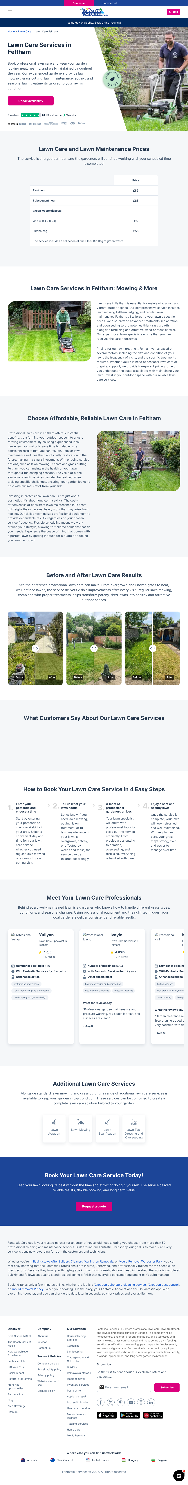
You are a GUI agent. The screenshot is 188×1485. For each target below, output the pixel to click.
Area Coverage (17, 1406)
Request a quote (94, 1206)
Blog (10, 1400)
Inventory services (78, 1384)
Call (175, 11)
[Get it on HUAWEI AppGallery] (153, 1415)
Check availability (30, 101)
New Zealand (65, 1460)
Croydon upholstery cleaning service (120, 1284)
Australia (32, 1460)
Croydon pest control (164, 1284)
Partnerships (15, 1394)
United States (100, 1460)
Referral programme (20, 1378)
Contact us (43, 1347)
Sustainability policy (49, 1369)
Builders (72, 1367)
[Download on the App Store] (107, 1415)
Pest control (74, 1390)
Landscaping (75, 1351)
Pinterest (121, 1402)
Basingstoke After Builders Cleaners (58, 1261)
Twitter (111, 1402)
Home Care (73, 1429)
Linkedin (151, 1402)
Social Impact (16, 1372)
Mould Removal (76, 1435)
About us (42, 1336)
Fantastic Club (16, 1361)
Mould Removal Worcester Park (140, 1261)
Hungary (133, 1460)
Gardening (73, 1345)
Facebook (100, 1402)
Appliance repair (77, 1396)
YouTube (131, 1402)
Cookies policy (46, 1390)
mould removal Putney (28, 1289)
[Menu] (11, 11)
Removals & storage (79, 1372)
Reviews (42, 1341)
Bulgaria (162, 1460)
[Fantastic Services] (94, 11)
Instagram (141, 1402)
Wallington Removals (98, 1261)
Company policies (48, 1363)
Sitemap (13, 1411)
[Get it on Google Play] (130, 1415)
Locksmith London (78, 1402)
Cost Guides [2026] (19, 1336)
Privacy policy (45, 1375)
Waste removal (76, 1378)
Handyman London (78, 1408)
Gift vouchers (16, 1367)
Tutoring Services (77, 1423)
